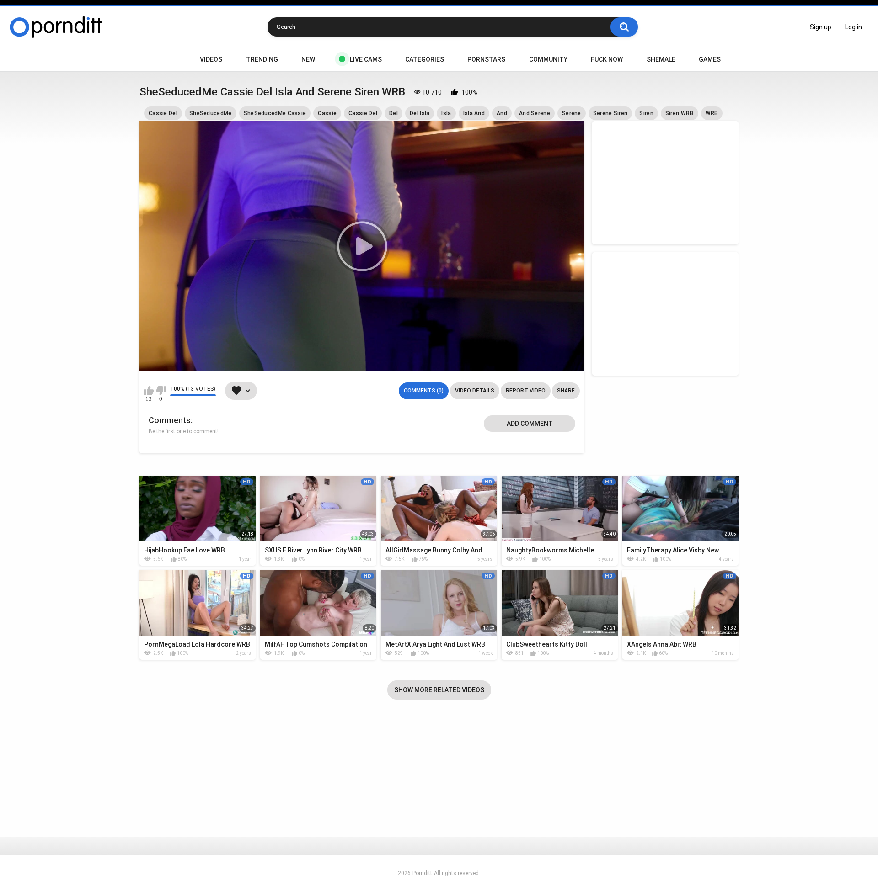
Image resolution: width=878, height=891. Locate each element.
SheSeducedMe (210, 113)
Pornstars (486, 59)
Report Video (526, 390)
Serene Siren (610, 113)
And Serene (534, 113)
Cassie (327, 113)
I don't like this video (161, 390)
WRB (712, 113)
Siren (646, 113)
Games (710, 59)
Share (566, 390)
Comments (170, 420)
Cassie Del (163, 113)
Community (548, 59)
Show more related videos (439, 690)
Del (393, 113)
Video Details (474, 390)
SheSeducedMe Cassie (275, 113)
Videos (211, 59)
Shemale (661, 59)
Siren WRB (679, 113)
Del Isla (419, 113)
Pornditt (422, 873)
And (502, 113)
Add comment (530, 423)
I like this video (149, 390)
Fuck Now (607, 59)
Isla (446, 113)
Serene (571, 113)
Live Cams (366, 59)
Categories (424, 59)
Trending (262, 59)
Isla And (474, 113)
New (308, 59)
